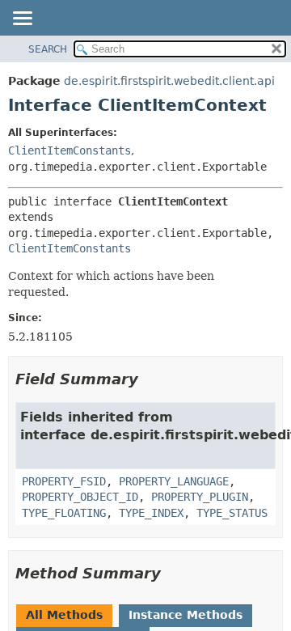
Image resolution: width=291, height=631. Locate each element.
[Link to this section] (149, 379)
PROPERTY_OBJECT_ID (80, 496)
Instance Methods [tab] (185, 614)
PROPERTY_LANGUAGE (174, 481)
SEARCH (47, 49)
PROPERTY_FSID (64, 481)
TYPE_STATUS (232, 512)
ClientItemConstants (69, 150)
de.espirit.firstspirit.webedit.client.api (169, 80)
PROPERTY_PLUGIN (199, 496)
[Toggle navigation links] (22, 19)
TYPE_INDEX (151, 512)
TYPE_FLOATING (64, 512)
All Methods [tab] (64, 614)
